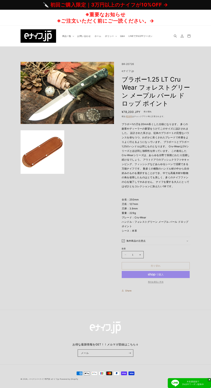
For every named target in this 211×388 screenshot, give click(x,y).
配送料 (129, 116)
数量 (124, 248)
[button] (67, 36)
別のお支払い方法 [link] (155, 282)
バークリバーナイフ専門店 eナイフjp (44, 379)
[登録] (129, 353)
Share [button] (128, 290)
